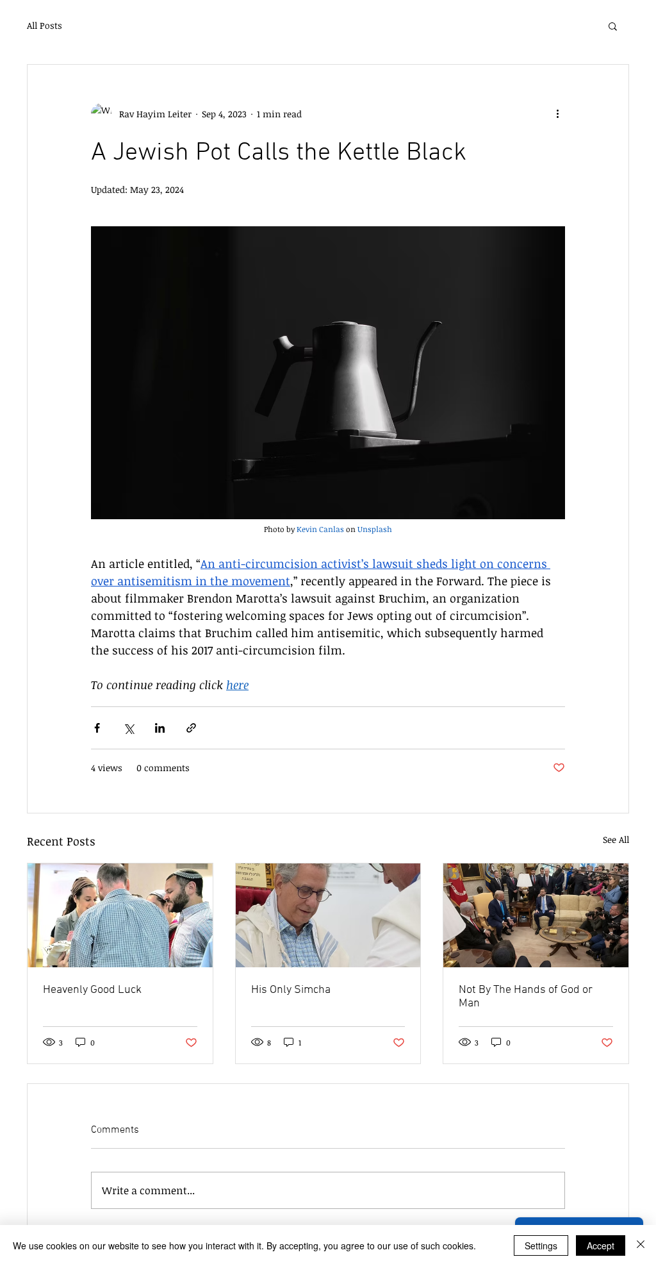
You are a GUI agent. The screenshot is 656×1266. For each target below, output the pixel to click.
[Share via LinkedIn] (160, 728)
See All (616, 839)
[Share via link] (191, 728)
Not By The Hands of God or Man (526, 996)
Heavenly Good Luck (92, 990)
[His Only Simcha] (328, 915)
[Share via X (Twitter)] (128, 728)
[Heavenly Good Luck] (120, 915)
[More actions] (557, 113)
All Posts (44, 25)
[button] (613, 26)
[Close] (640, 1245)
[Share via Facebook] (97, 728)
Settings (541, 1245)
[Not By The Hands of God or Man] (535, 915)
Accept (600, 1245)
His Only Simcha (291, 990)
